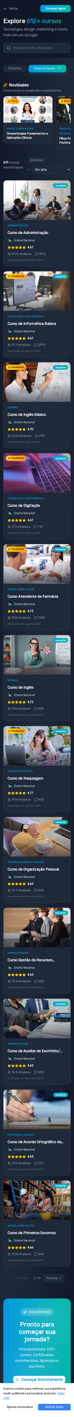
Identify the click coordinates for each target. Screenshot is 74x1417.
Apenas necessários (20, 1407)
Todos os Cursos (47, 68)
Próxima (52, 1278)
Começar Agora (55, 8)
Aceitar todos (54, 1407)
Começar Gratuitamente (42, 1379)
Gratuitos (14, 68)
